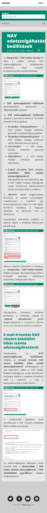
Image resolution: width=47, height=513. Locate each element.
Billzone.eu (27, 505)
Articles (5, 23)
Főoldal (6, 3)
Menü (40, 3)
